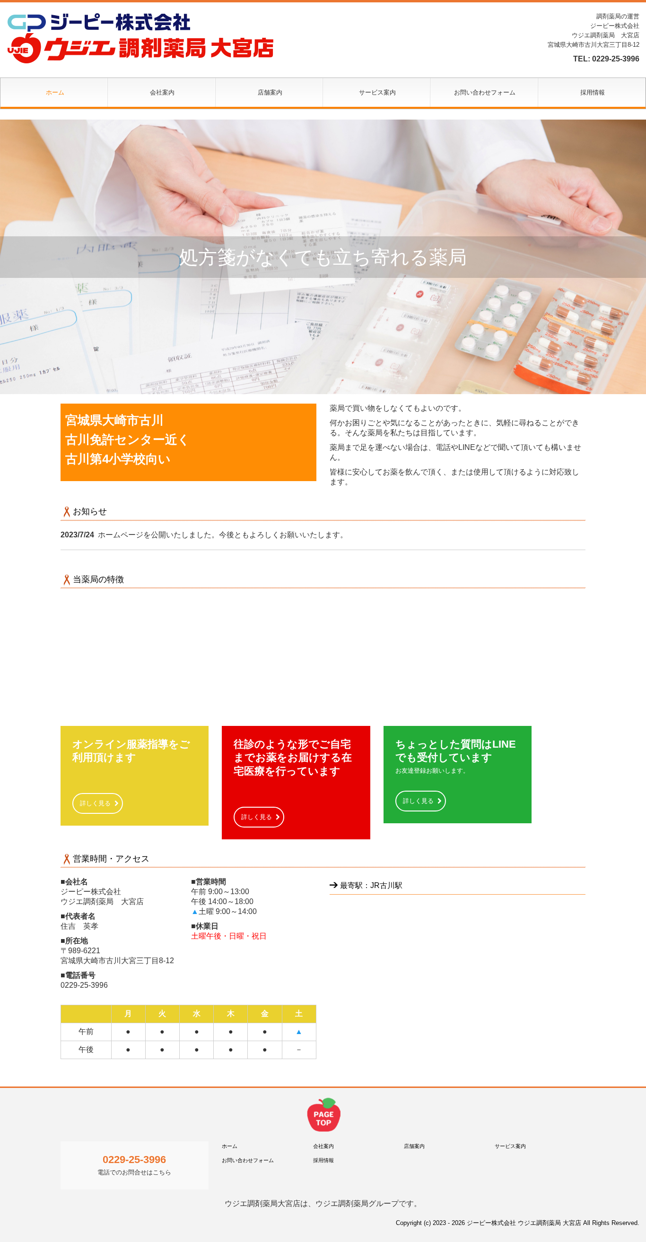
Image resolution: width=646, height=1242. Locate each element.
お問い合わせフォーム (484, 92)
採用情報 (592, 92)
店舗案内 (270, 92)
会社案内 (162, 92)
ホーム (55, 92)
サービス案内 (377, 92)
